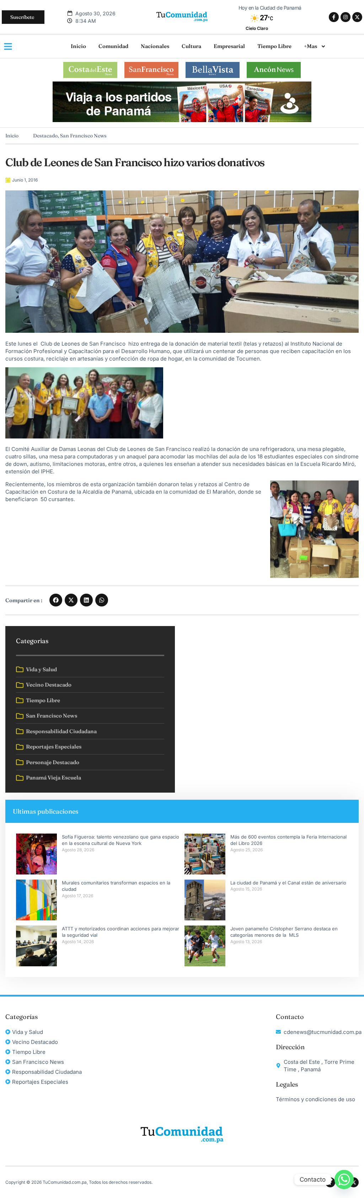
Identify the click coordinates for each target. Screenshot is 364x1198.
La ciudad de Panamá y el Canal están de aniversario (288, 883)
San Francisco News (83, 135)
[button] (55, 600)
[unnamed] (182, 120)
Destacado (45, 135)
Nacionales (155, 46)
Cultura (191, 46)
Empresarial (229, 46)
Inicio (78, 46)
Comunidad (113, 46)
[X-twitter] (357, 17)
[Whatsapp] (344, 1179)
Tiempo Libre (274, 46)
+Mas (310, 46)
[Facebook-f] (334, 17)
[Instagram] (345, 17)
